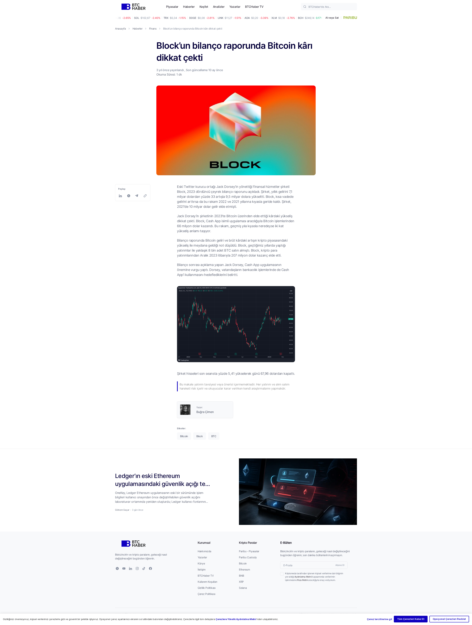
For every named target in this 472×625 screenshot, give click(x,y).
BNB (241, 575)
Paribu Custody (248, 557)
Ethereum (244, 569)
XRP (241, 581)
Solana (243, 588)
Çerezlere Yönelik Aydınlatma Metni (236, 619)
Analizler (219, 6)
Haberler (189, 6)
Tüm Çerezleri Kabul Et (410, 618)
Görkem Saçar (122, 509)
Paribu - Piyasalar (249, 551)
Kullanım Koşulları (207, 581)
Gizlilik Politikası (207, 588)
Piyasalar (172, 6)
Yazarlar (234, 6)
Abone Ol (339, 565)
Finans (153, 28)
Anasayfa (120, 28)
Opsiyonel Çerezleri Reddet (449, 618)
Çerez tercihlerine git (379, 619)
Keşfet (203, 6)
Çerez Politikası (206, 594)
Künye (201, 563)
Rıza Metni (302, 580)
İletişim (202, 569)
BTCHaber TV (254, 6)
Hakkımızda (204, 551)
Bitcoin (243, 563)
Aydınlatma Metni (303, 576)
